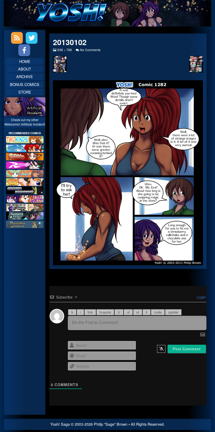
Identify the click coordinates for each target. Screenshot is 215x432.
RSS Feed (17, 38)
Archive (24, 76)
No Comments (90, 49)
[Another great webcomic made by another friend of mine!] (25, 147)
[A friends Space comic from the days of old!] (25, 190)
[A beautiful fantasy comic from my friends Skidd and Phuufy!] (25, 198)
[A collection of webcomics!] (25, 181)
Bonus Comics (24, 84)
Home (24, 61)
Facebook (24, 50)
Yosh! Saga (60, 424)
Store (24, 92)
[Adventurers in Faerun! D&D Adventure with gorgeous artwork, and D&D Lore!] (25, 223)
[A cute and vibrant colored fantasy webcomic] (25, 173)
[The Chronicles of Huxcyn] (25, 206)
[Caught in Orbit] (25, 215)
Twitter (31, 38)
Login (201, 297)
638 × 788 (64, 49)
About (24, 69)
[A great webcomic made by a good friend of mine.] (25, 139)
